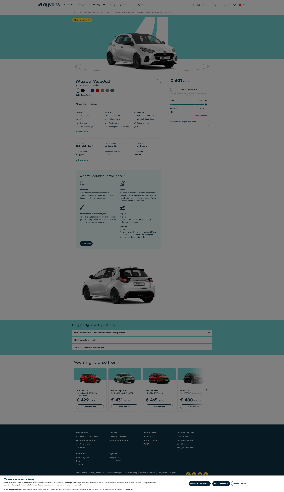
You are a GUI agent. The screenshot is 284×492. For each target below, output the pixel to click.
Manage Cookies (239, 483)
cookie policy (127, 490)
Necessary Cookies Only (199, 483)
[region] (142, 483)
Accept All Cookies (221, 483)
